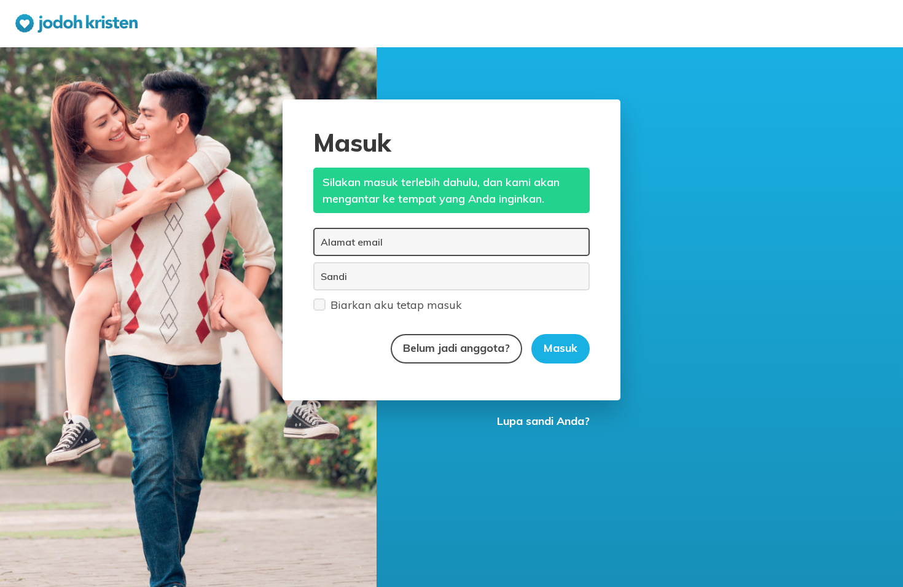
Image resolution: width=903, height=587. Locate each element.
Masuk (560, 348)
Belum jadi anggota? (456, 348)
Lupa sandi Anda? (543, 421)
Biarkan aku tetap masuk (396, 305)
